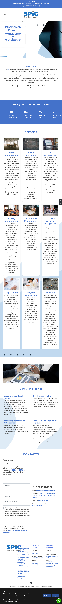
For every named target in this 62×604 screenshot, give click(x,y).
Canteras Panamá (23, 567)
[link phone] (60, 200)
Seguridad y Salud (22, 575)
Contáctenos (31, 1)
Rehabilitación (22, 564)
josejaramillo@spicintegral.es (45, 490)
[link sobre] (9, 547)
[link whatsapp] (23, 6)
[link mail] (60, 203)
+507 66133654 (44, 3)
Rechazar (47, 596)
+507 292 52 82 (17, 470)
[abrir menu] (4, 14)
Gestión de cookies (33, 586)
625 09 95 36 (29, 3)
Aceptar (55, 596)
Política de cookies (22, 586)
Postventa (20, 565)
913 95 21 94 (21, 3)
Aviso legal (13, 586)
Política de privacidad (46, 586)
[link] (31, 14)
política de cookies (13, 602)
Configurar (37, 596)
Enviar (16, 520)
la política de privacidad (20, 512)
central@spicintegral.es (38, 557)
